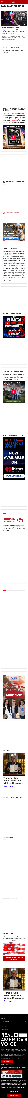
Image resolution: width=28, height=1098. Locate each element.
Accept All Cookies (14, 1095)
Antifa (16, 27)
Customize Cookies (14, 1091)
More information (20, 1087)
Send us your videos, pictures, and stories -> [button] (14, 958)
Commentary (10, 27)
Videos (4, 27)
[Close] (25, 1080)
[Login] (26, 2)
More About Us (7, 1061)
